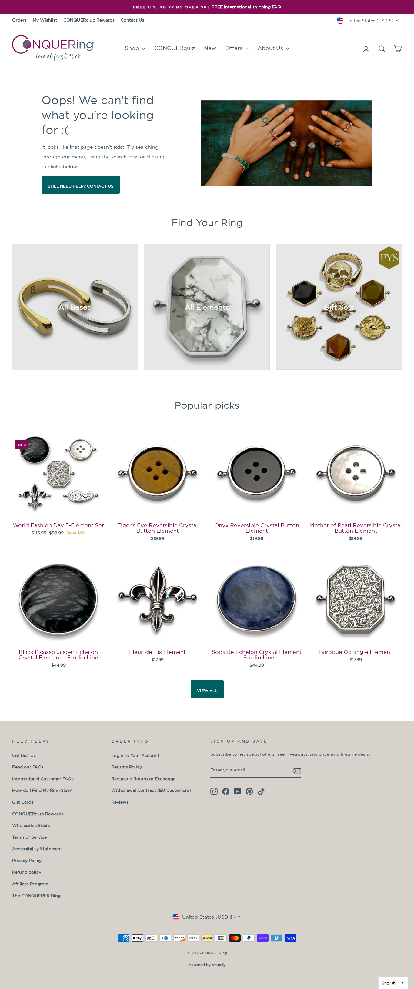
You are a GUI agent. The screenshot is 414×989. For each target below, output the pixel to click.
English (389, 983)
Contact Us (132, 20)
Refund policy (26, 872)
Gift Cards (22, 802)
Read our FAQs (28, 766)
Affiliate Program (30, 883)
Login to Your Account (135, 755)
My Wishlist (45, 20)
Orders (19, 20)
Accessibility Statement (37, 848)
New (210, 48)
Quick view (58, 511)
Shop (133, 48)
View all (207, 690)
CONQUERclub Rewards (89, 20)
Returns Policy (126, 766)
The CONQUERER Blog (36, 895)
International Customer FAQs (43, 778)
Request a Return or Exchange (143, 778)
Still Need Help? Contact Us (80, 186)
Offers (234, 48)
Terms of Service (29, 837)
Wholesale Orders (31, 825)
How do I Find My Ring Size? (42, 790)
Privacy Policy (27, 860)
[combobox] (393, 983)
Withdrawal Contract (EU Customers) (151, 790)
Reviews (120, 802)
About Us (271, 48)
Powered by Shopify (207, 965)
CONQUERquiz (174, 48)
